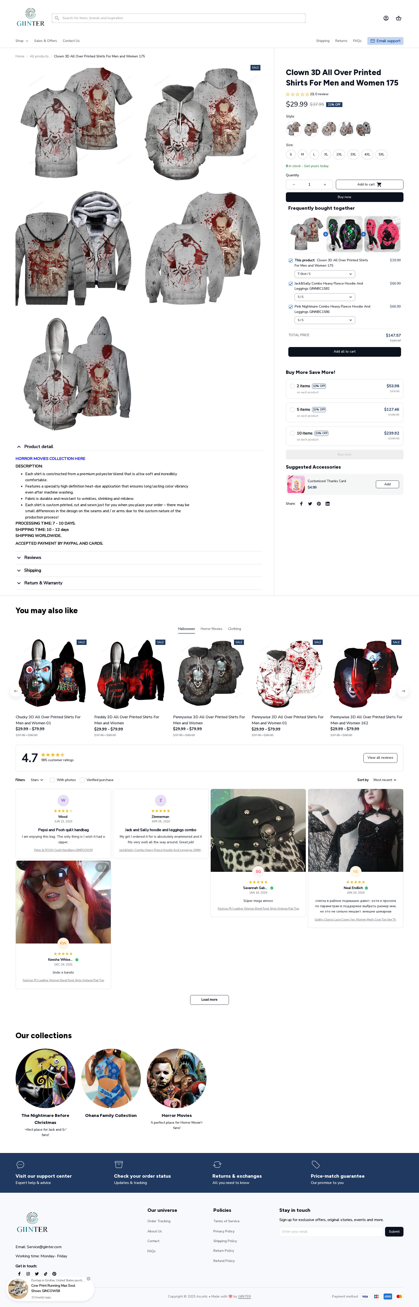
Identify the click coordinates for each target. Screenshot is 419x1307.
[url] (244, 1296)
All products (39, 56)
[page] (389, 41)
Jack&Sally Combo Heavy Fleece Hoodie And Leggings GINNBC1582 (160, 850)
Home (20, 56)
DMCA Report (58, 1296)
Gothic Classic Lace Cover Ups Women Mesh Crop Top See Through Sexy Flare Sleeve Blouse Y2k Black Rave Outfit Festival (356, 920)
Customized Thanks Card (327, 481)
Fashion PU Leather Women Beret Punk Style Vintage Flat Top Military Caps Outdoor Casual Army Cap (258, 909)
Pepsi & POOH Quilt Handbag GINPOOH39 (63, 850)
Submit (394, 1231)
